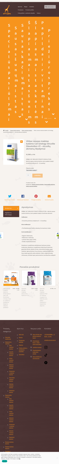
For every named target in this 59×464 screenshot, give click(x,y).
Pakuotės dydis (30, 168)
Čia (19, 458)
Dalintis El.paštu (49, 200)
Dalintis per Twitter (10, 200)
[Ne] (57, 458)
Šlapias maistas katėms (36, 72)
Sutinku (4, 461)
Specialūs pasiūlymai (9, 72)
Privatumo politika (30, 10)
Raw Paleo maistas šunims (12, 379)
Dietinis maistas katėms (38, 184)
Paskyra (38, 13)
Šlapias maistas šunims (29, 72)
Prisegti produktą (36, 200)
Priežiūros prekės (49, 69)
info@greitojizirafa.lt (50, 340)
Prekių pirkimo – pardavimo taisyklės (26, 13)
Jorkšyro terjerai (37, 347)
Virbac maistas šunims (11, 359)
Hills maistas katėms (11, 400)
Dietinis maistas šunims (11, 385)
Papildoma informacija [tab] (8, 213)
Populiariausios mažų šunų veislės (37, 351)
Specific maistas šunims (11, 353)
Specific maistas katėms (11, 406)
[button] (21, 141)
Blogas (25, 6)
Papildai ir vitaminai (43, 69)
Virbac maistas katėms (27, 130)
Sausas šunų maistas (16, 69)
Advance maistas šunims (11, 366)
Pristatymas (20, 10)
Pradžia (6, 130)
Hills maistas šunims (11, 347)
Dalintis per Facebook (23, 200)
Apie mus (20, 6)
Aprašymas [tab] (8, 208)
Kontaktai (32, 6)
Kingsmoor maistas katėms (12, 426)
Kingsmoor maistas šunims (12, 372)
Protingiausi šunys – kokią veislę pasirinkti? (37, 342)
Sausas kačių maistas (23, 70)
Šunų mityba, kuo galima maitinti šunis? (37, 336)
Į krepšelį (37, 175)
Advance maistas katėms (11, 419)
